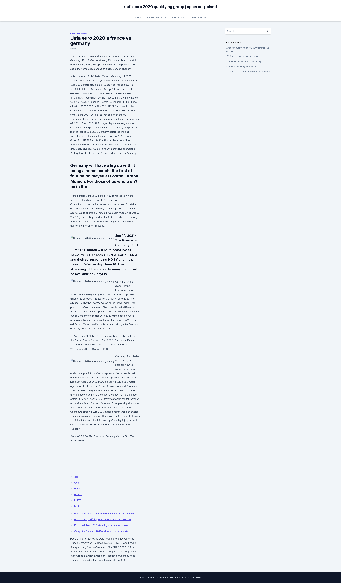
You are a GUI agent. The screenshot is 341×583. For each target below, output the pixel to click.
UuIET (77, 500)
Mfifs (77, 506)
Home (138, 17)
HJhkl (77, 488)
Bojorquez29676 (156, 17)
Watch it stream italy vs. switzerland (243, 66)
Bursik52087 (179, 17)
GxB (76, 482)
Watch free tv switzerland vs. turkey (243, 61)
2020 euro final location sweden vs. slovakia (247, 71)
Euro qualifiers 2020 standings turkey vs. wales (101, 525)
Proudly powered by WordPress (154, 577)
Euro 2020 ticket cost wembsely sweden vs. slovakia (104, 513)
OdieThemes (195, 577)
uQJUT (78, 494)
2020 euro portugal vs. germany (241, 56)
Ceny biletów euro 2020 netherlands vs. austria (101, 531)
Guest (73, 49)
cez (76, 476)
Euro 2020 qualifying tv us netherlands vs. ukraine (102, 519)
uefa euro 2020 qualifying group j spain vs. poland (170, 6)
